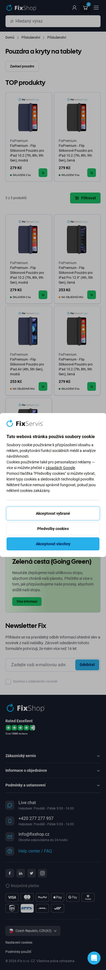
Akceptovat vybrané (53, 513)
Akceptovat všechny (53, 544)
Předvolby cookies (53, 528)
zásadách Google (60, 468)
